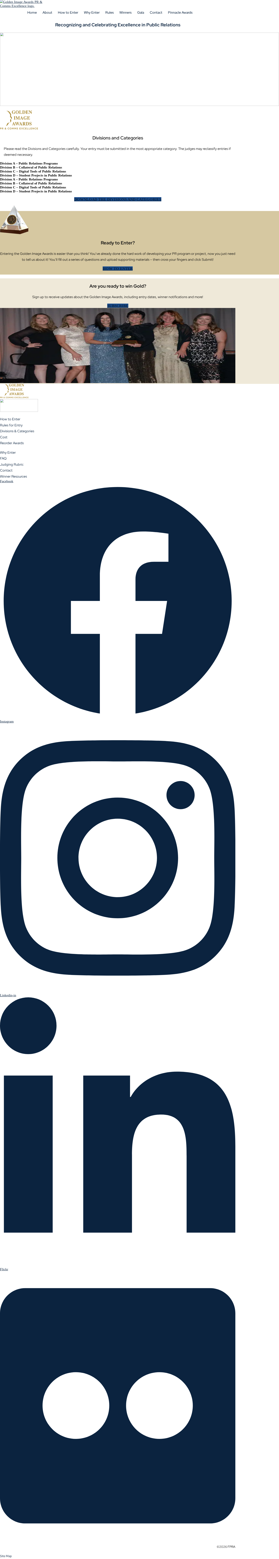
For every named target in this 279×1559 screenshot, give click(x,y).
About (47, 12)
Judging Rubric (12, 464)
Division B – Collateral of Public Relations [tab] (31, 167)
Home (32, 12)
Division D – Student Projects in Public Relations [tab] (36, 175)
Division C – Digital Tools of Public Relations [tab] (33, 171)
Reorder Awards (12, 443)
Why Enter (92, 12)
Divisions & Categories (17, 431)
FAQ (3, 458)
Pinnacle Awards (180, 12)
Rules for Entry (11, 425)
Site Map (6, 1556)
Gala (140, 12)
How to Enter (68, 12)
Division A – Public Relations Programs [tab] (29, 163)
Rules (109, 12)
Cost (3, 437)
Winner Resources (13, 476)
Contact (156, 12)
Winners (125, 12)
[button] (47, 12)
